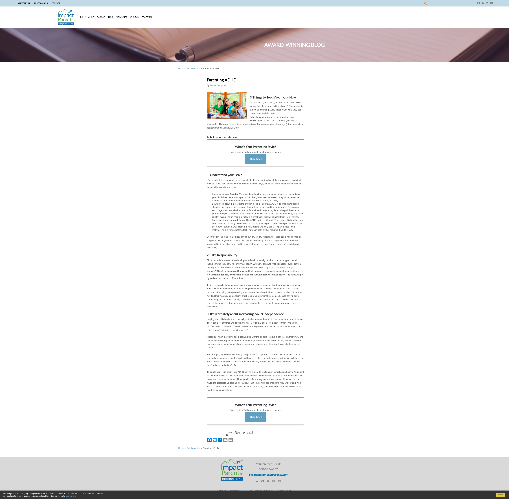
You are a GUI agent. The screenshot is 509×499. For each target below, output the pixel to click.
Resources (134, 17)
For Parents (121, 17)
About (91, 17)
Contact (56, 3)
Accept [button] (500, 495)
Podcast (101, 17)
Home (82, 17)
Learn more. (71, 496)
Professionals (41, 3)
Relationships (193, 68)
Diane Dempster (218, 85)
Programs (147, 17)
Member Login (24, 3)
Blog (110, 17)
